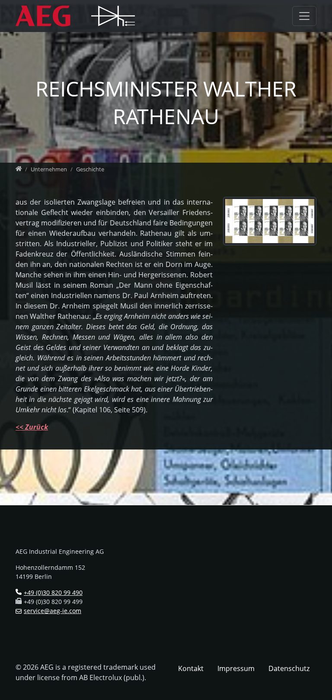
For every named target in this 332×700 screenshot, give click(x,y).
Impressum (236, 668)
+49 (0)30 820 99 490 (53, 592)
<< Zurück (32, 427)
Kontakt (191, 668)
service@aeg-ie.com (52, 611)
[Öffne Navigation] (304, 16)
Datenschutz (289, 668)
